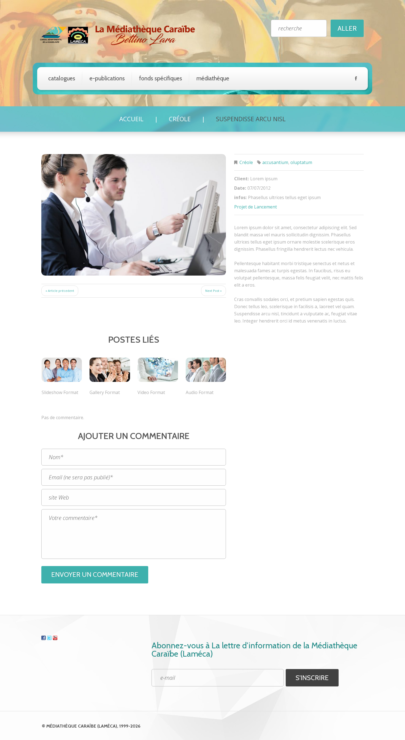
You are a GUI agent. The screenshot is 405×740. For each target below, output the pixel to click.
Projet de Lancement (255, 207)
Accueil (131, 119)
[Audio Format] (206, 370)
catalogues (61, 78)
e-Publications (107, 78)
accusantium (275, 162)
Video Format (151, 392)
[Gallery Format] (110, 370)
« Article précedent (59, 291)
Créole (180, 119)
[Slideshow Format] (62, 370)
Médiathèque (212, 78)
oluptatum (301, 162)
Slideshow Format (60, 392)
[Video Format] (157, 370)
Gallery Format (105, 392)
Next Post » (213, 291)
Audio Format (200, 392)
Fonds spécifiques (160, 78)
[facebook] (356, 79)
